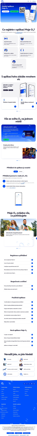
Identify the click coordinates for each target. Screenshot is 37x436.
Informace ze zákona (4, 412)
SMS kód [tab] (20, 171)
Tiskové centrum (4, 410)
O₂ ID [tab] (16, 171)
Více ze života (15, 399)
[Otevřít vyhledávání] (28, 1)
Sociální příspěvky (16, 397)
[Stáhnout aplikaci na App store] (5, 90)
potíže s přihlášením (12, 187)
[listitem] (18, 238)
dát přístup (22, 183)
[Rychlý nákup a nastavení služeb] (27, 103)
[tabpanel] (18, 190)
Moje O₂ (14, 389)
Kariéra (2, 418)
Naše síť (14, 401)
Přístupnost (3, 416)
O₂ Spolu (2, 389)
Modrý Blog (27, 395)
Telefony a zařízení (4, 397)
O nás (2, 406)
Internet (2, 393)
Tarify (2, 391)
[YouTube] (31, 383)
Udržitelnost (3, 414)
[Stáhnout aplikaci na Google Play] (10, 90)
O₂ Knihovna (27, 389)
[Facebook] (26, 383)
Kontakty (14, 408)
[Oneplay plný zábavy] (18, 151)
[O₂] (2, 1)
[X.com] (29, 383)
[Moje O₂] (30, 1)
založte (24, 182)
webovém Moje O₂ (19, 33)
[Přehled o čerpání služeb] (9, 103)
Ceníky (14, 393)
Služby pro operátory (16, 416)
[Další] (36, 103)
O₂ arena (26, 391)
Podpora (14, 406)
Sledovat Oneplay (16, 395)
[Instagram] (24, 383)
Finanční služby (3, 399)
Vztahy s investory (4, 408)
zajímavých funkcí (20, 32)
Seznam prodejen (16, 410)
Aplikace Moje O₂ (16, 391)
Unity (26, 393)
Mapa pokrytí (15, 412)
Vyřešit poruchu (15, 414)
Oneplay (2, 395)
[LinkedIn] (34, 383)
